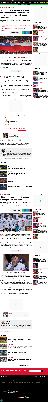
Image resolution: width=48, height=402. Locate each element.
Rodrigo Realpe (3, 209)
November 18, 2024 (22, 129)
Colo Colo (8, 194)
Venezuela (26, 158)
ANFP (1, 158)
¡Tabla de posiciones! (9, 0)
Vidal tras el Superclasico (25, 0)
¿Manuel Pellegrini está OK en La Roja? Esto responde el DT (13, 28)
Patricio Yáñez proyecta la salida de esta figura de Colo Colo (13, 386)
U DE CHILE (25, 2)
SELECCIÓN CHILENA (37, 2)
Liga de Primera (7, 331)
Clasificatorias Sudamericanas (9, 158)
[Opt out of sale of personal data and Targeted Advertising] (1, 400)
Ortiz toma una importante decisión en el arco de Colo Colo (13, 207)
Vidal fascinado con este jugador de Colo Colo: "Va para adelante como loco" (17, 205)
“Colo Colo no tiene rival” (16, 0)
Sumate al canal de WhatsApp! (23, 4)
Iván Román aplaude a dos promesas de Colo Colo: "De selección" (14, 384)
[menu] (1, 2)
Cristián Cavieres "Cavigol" (11, 150)
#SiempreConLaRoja (9, 128)
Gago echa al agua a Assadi (34, 0)
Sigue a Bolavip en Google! (16, 32)
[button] (25, 32)
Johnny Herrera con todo (43, 0)
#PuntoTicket (14, 127)
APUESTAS (31, 2)
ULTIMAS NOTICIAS (13, 2)
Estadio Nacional (20, 158)
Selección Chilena (11, 7)
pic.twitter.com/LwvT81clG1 (20, 128)
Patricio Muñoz (3, 388)
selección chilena (20, 57)
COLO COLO (20, 2)
